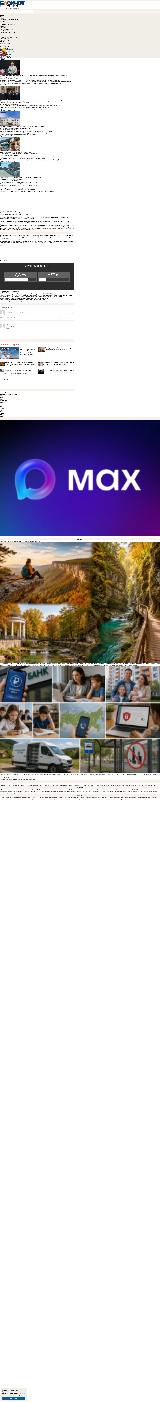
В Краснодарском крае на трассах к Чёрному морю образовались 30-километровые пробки (25, 296)
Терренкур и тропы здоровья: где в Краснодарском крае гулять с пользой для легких (44, 791)
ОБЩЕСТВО (3, 34)
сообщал (19, 239)
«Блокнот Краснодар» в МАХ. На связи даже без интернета (13, 536)
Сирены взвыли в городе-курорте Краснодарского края (83, 789)
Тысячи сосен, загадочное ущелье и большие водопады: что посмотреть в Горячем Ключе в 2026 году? (29, 160)
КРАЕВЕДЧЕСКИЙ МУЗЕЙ (7, 24)
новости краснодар (5, 301)
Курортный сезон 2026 (6, 136)
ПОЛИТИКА (3, 35)
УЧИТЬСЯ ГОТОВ (9, 51)
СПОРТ (2, 42)
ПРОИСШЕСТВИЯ (5, 38)
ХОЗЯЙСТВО (4, 45)
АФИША (2, 18)
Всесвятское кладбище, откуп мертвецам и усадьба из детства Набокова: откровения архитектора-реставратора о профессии (35, 81)
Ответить (8, 328)
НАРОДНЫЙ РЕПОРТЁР (7, 29)
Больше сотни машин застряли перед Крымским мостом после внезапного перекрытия (97, 783)
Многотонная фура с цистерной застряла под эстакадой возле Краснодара (21, 294)
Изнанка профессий (5, 59)
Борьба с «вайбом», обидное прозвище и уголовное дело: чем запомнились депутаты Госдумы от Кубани (30, 105)
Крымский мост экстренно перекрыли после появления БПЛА (17, 299)
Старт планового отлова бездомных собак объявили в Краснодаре (28, 793)
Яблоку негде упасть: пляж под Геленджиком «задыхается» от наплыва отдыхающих (24, 158)
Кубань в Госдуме (5, 85)
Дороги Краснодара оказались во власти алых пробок (51, 797)
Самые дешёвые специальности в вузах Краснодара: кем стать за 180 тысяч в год (23, 133)
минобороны (40, 301)
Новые (2, 317)
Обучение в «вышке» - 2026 (7, 110)
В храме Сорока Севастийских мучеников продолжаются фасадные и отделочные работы (86, 797)
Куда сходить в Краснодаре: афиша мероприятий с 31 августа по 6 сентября (37, 785)
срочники (31, 301)
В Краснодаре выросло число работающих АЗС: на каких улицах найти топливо (22, 185)
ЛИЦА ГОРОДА (4, 27)
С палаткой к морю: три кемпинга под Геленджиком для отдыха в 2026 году (19, 789)
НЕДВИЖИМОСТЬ (5, 31)
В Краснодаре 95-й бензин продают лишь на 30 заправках (69, 774)
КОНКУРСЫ (3, 23)
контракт (46, 301)
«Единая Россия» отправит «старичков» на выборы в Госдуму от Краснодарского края (24, 109)
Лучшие (9, 317)
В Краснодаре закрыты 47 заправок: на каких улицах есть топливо (19, 182)
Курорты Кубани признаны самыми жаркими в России (132, 783)
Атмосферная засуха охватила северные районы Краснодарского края (121, 665)
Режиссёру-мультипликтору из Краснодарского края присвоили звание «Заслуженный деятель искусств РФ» (31, 295)
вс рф (35, 301)
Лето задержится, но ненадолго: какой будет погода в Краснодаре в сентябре (116, 789)
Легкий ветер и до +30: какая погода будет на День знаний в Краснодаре (19, 783)
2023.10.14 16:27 (16, 324)
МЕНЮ (2, 15)
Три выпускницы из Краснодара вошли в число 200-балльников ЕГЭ (19, 134)
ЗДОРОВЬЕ (3, 21)
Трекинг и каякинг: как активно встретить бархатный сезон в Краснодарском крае (115, 663)
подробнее (14, 394)
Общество (3, 211)
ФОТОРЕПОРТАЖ (5, 43)
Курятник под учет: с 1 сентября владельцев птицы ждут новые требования (19, 779)
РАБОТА (10, 49)
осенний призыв (15, 301)
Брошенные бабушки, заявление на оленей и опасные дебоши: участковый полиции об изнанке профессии (30, 80)
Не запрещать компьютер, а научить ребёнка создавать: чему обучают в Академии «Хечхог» (81, 665)
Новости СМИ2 (4, 379)
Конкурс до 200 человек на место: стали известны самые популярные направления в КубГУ (26, 131)
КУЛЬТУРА (3, 26)
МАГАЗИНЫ (9, 57)
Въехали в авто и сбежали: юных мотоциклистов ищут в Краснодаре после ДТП (36, 665)
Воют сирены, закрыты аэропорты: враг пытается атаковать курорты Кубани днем (57, 783)
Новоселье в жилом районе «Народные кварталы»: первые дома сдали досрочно (63, 799)
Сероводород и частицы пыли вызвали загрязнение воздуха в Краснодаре (19, 797)
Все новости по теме (6, 78)
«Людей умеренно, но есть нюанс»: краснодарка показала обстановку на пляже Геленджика (26, 157)
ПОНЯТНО (14, 1398)
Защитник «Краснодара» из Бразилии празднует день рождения (121, 791)
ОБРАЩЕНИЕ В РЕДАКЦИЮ (8, 32)
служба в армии (24, 301)
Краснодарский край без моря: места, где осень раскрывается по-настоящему (20, 663)
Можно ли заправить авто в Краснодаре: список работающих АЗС (116, 785)
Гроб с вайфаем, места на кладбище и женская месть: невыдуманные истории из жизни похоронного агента (30, 83)
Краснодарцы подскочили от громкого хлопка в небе (52, 663)
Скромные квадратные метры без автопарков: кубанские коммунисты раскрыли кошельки (25, 107)
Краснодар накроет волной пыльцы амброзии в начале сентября (53, 789)
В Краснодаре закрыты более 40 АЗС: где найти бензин (15, 184)
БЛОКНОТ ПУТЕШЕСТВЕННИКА (9, 20)
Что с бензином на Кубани (7, 161)
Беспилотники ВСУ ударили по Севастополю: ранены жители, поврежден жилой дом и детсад (106, 799)
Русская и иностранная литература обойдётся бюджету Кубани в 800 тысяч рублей (21, 541)
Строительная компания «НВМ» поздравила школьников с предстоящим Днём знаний (84, 791)
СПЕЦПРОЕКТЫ (4, 40)
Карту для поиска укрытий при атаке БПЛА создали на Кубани (81, 663)
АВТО (1, 16)
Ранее (16, 317)
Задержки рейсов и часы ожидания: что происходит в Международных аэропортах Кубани (77, 785)
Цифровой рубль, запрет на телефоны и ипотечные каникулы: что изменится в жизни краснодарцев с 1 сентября (28, 774)
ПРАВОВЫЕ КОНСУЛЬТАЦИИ (8, 37)
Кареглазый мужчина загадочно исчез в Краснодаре (145, 785)
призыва (15, 225)
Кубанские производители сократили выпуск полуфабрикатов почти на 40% (102, 774)
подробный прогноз (5, 394)
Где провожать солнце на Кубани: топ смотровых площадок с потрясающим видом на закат (129, 797)
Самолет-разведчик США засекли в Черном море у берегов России (19, 298)
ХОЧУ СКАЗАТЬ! (5, 46)
